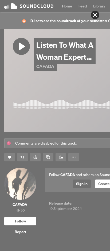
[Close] (95, 15)
